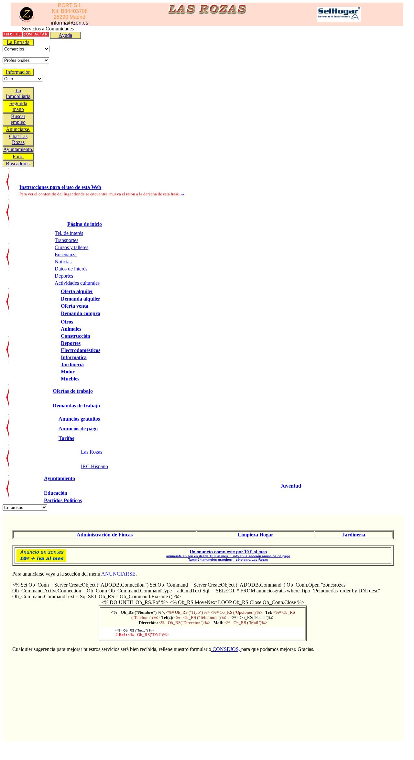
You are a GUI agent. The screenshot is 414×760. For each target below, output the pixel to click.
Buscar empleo (18, 119)
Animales (71, 329)
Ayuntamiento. (18, 149)
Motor (68, 371)
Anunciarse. (18, 129)
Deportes (64, 276)
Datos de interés (71, 268)
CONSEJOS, (226, 649)
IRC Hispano (94, 466)
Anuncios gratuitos (79, 419)
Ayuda (65, 35)
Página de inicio (84, 224)
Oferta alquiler (77, 291)
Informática (74, 357)
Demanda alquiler (80, 299)
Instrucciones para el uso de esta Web (60, 187)
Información (18, 72)
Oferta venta (74, 306)
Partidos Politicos (63, 500)
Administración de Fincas (105, 534)
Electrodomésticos (80, 350)
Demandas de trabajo (76, 405)
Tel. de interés (69, 233)
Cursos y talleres (71, 247)
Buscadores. (18, 163)
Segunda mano (18, 106)
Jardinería (72, 364)
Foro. (18, 156)
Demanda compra (80, 313)
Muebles (70, 378)
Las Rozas (91, 452)
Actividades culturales (77, 283)
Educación (55, 493)
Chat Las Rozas (18, 139)
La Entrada (18, 42)
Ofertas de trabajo (73, 391)
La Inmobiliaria (18, 93)
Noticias (63, 261)
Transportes (66, 240)
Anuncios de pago (78, 428)
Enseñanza (66, 254)
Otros (67, 322)
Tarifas (66, 438)
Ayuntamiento (59, 478)
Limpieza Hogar (255, 534)
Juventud (290, 486)
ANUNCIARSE (118, 574)
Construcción (75, 336)
